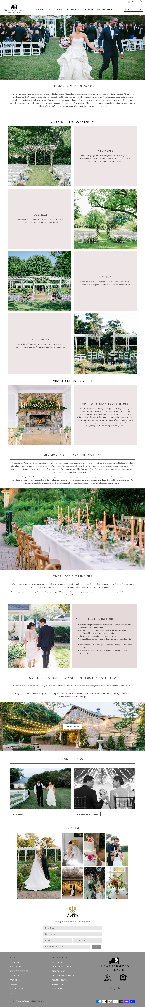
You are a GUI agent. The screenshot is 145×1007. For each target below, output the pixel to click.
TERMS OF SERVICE (59, 980)
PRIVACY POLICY (58, 971)
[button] (39, 9)
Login (133, 1)
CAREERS (13, 984)
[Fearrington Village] (14, 9)
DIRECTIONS (57, 989)
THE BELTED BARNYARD (19, 971)
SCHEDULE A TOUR (72, 727)
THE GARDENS (15, 966)
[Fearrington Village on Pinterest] (118, 988)
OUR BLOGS (14, 975)
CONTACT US (57, 984)
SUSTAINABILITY (16, 989)
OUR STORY (14, 962)
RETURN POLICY (58, 962)
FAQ (11, 993)
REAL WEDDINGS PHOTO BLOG (87, 814)
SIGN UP (96, 946)
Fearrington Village (22, 1001)
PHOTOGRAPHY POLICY (61, 966)
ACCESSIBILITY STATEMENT (63, 975)
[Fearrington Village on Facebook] (111, 988)
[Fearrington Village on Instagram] (114, 988)
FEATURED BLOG (18, 814)
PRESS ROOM (15, 980)
